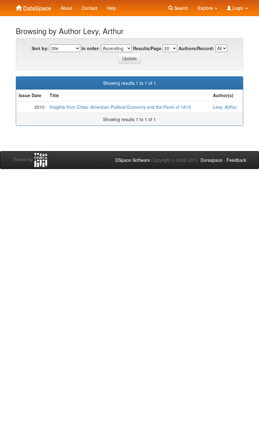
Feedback (236, 160)
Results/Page (147, 48)
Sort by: (40, 48)
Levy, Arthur (225, 107)
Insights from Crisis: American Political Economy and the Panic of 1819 (120, 107)
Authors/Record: (196, 48)
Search (180, 8)
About (66, 8)
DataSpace (36, 6)
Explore (206, 8)
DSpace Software (132, 160)
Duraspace (211, 160)
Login (238, 8)
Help (111, 8)
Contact (89, 8)
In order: (90, 48)
